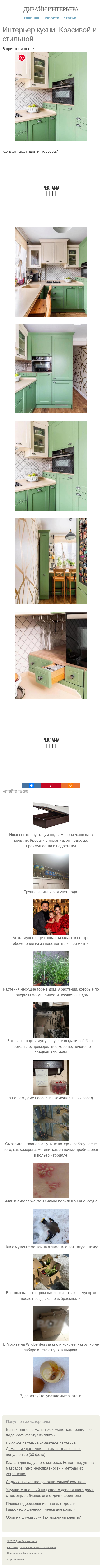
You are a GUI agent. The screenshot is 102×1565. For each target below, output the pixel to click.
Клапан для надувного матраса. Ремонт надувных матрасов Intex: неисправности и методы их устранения (50, 1468)
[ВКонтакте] (31, 785)
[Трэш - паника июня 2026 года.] (51, 886)
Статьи (70, 18)
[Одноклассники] (70, 785)
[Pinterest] (51, 785)
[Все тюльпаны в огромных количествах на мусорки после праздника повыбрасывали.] (51, 1287)
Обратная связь (16, 1559)
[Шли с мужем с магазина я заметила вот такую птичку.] (51, 1241)
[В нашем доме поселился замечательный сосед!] (51, 1092)
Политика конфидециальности (24, 1553)
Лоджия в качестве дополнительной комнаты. (46, 1482)
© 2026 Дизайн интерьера (22, 1541)
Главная (31, 18)
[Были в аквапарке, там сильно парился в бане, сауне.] (51, 1195)
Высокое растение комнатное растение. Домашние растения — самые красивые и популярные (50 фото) (43, 1449)
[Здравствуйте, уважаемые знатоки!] (51, 1390)
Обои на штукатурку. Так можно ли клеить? (43, 1517)
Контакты (12, 1547)
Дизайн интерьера (51, 9)
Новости (51, 18)
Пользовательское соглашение (38, 1547)
